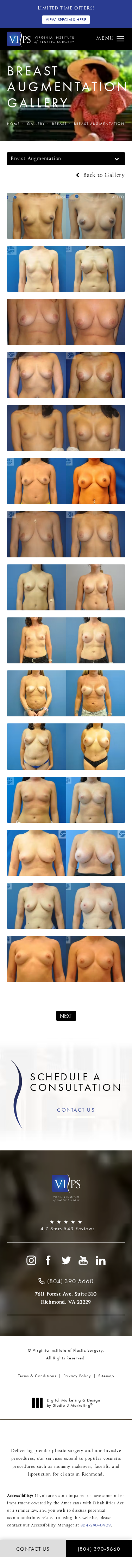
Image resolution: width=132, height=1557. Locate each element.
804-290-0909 (96, 1525)
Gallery (36, 123)
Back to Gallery (103, 175)
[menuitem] (31, 1260)
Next (66, 1016)
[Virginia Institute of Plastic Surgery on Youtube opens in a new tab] (83, 1260)
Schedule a (76, 1082)
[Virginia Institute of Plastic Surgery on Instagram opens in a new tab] (31, 1260)
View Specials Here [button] (66, 19)
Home (13, 123)
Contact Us (76, 1109)
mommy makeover (72, 1466)
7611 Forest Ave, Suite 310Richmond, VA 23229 (66, 1298)
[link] (66, 1225)
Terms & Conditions (37, 1376)
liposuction (39, 1474)
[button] (120, 39)
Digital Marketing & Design (73, 1403)
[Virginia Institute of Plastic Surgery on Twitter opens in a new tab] (66, 1260)
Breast (59, 123)
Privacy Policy (77, 1376)
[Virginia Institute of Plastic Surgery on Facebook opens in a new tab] (49, 1260)
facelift (101, 1466)
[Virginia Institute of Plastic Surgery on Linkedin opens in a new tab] (101, 1260)
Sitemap (106, 1376)
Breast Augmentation (99, 123)
